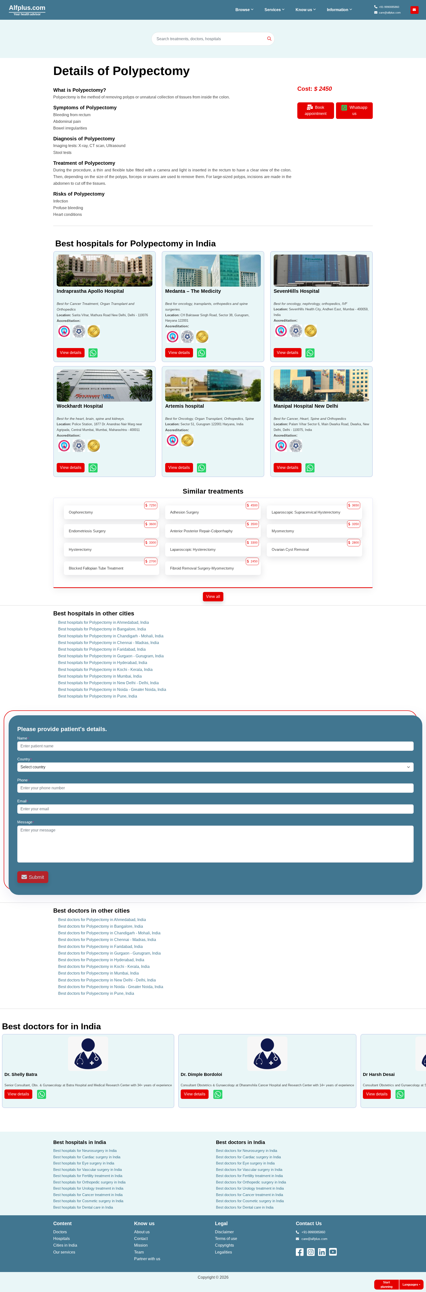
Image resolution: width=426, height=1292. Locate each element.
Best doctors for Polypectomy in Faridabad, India (100, 946)
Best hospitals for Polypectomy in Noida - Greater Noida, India (112, 689)
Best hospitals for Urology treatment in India (88, 1188)
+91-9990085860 (389, 6)
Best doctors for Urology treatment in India (250, 1188)
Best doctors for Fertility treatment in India (249, 1176)
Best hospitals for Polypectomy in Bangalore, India (102, 629)
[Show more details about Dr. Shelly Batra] (42, 1094)
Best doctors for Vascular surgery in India (249, 1169)
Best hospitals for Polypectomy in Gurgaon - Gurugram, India (111, 656)
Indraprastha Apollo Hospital (90, 291)
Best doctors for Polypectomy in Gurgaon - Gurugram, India (109, 953)
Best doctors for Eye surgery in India (245, 1163)
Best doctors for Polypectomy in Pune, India (96, 993)
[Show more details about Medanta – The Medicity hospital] (202, 353)
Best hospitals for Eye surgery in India (83, 1163)
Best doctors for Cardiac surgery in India (248, 1157)
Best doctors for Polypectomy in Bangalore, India (100, 926)
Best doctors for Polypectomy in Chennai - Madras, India (107, 940)
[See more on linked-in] (322, 1252)
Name (23, 738)
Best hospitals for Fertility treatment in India (87, 1176)
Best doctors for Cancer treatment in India (249, 1195)
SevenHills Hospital (297, 291)
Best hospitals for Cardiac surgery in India (86, 1157)
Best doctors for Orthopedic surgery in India (251, 1182)
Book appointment (315, 110)
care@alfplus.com (390, 12)
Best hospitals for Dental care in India (83, 1207)
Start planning (386, 1285)
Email (22, 801)
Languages (410, 1284)
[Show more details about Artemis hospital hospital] (202, 468)
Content (62, 1223)
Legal (221, 1223)
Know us (144, 1223)
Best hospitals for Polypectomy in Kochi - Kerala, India (105, 669)
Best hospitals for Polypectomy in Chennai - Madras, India (108, 643)
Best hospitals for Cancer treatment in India (88, 1195)
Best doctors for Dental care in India (244, 1207)
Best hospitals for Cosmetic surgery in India (88, 1201)
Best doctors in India (240, 1142)
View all (213, 596)
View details (70, 353)
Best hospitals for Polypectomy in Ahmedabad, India (103, 622)
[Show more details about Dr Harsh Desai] (400, 1094)
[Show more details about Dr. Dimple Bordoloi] (218, 1094)
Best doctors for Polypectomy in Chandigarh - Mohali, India (109, 933)
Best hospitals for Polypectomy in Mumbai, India (100, 676)
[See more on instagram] (311, 1252)
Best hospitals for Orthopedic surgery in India (89, 1182)
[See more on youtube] (334, 1252)
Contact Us (309, 1223)
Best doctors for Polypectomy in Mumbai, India (98, 973)
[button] (245, 10)
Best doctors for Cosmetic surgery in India (250, 1201)
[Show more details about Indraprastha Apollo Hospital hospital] (94, 353)
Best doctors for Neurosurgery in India (246, 1150)
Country (24, 759)
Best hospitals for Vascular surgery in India (87, 1169)
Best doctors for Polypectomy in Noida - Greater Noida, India (110, 987)
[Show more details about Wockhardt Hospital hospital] (94, 468)
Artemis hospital (184, 406)
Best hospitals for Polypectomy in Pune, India (97, 696)
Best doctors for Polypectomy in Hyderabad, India (101, 960)
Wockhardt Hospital (80, 406)
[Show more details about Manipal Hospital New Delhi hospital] (310, 468)
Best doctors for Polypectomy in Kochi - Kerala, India (104, 966)
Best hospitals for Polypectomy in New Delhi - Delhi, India (108, 683)
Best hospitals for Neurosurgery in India (85, 1150)
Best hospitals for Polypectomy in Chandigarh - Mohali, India (110, 636)
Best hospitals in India (79, 1142)
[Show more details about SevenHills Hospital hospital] (310, 353)
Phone (23, 780)
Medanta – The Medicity (193, 291)
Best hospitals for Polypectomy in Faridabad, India (102, 649)
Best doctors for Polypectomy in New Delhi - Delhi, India (107, 980)
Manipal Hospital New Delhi (306, 406)
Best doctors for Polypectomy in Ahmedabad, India (102, 920)
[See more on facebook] (300, 1252)
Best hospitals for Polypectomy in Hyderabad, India (102, 663)
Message (25, 822)
